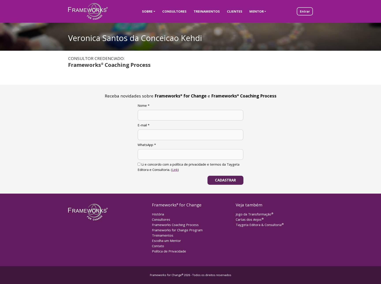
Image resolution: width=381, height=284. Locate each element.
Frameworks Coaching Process (175, 224)
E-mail (143, 125)
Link (175, 169)
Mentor (256, 11)
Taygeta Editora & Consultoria (260, 224)
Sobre (147, 11)
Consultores (174, 11)
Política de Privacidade (169, 251)
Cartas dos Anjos (250, 219)
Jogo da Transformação (254, 214)
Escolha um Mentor (166, 240)
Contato (158, 246)
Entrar (305, 11)
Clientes (234, 11)
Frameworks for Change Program (177, 230)
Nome (143, 105)
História (158, 214)
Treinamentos (207, 11)
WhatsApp (147, 144)
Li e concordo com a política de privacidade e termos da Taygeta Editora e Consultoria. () (188, 167)
